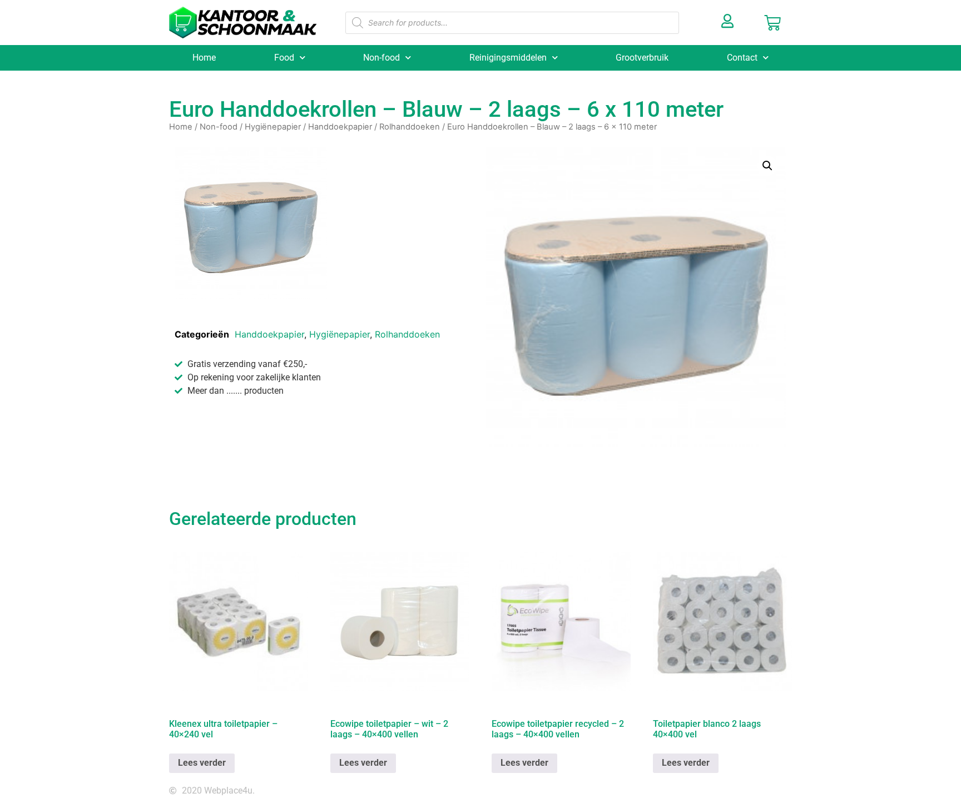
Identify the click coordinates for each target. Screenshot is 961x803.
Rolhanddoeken (409, 127)
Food (284, 57)
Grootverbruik (642, 57)
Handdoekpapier (340, 127)
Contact (742, 57)
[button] (767, 166)
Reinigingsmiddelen (508, 57)
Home (204, 57)
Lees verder (202, 762)
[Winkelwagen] (772, 23)
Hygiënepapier (273, 127)
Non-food (381, 57)
